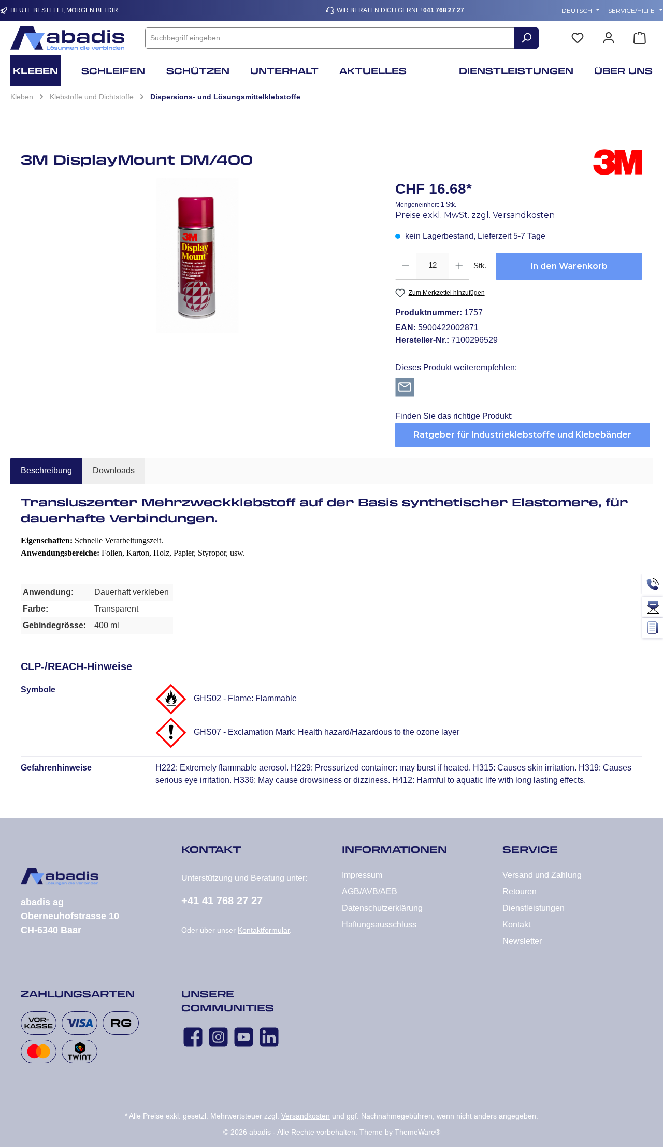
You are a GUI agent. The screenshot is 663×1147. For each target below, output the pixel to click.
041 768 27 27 (443, 10)
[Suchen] (526, 38)
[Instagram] (218, 1037)
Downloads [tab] (114, 470)
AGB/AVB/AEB (369, 891)
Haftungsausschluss (379, 924)
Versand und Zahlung (542, 874)
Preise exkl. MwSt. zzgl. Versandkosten (475, 215)
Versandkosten (305, 1116)
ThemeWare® (417, 1132)
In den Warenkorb (569, 266)
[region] (197, 255)
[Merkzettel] (577, 38)
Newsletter (522, 941)
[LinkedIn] (269, 1037)
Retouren (519, 891)
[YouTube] (243, 1037)
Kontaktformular (264, 930)
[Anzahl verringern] (405, 266)
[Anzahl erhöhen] (459, 266)
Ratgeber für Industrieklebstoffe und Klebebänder (522, 435)
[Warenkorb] (640, 38)
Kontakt (516, 924)
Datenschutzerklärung (382, 908)
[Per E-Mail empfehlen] (404, 386)
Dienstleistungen (533, 908)
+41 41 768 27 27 (222, 900)
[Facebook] (193, 1037)
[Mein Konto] (609, 38)
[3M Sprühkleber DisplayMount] (197, 255)
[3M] (617, 163)
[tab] (46, 471)
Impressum (362, 874)
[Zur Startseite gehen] (67, 38)
